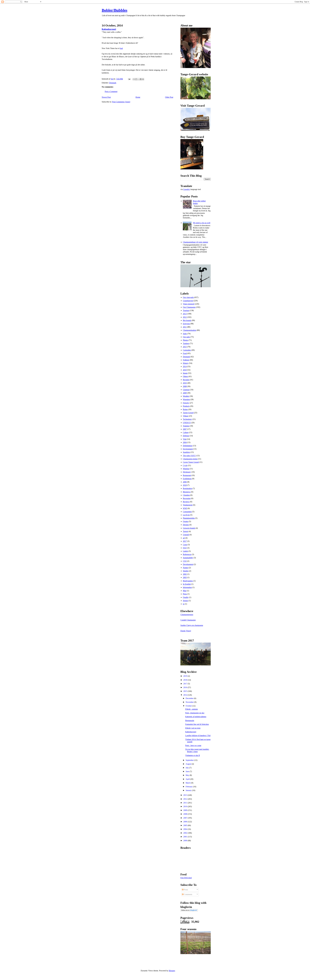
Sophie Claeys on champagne (191, 625)
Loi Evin (186, 515)
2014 (185, 366)
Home (138, 97)
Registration (187, 488)
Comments (187, 894)
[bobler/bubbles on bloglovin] (189, 911)
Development (188, 564)
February (189, 787)
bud (121, 48)
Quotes (185, 521)
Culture (186, 432)
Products (186, 406)
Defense (186, 436)
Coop (185, 545)
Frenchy (186, 403)
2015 (185, 347)
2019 (185, 676)
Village (185, 416)
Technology (187, 419)
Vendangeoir (188, 505)
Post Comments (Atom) (121, 102)
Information (187, 587)
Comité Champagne (188, 620)
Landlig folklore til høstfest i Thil (197, 736)
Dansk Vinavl (185, 631)
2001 (185, 837)
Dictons (186, 525)
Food (185, 353)
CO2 (185, 561)
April (188, 779)
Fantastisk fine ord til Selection (197, 724)
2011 (185, 327)
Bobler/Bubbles (114, 10)
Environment (188, 449)
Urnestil (186, 535)
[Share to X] (138, 79)
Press (185, 594)
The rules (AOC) (189, 456)
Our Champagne (189, 307)
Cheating (186, 495)
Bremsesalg (189, 720)
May (188, 775)
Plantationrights (189, 518)
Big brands (187, 320)
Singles (185, 571)
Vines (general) (188, 304)
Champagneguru (186, 615)
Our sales (186, 337)
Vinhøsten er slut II (192, 755)
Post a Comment (111, 91)
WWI (185, 508)
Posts (185, 890)
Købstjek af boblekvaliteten (195, 717)
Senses (185, 601)
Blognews (187, 492)
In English (187, 584)
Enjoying (186, 324)
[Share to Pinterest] (143, 79)
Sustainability (188, 558)
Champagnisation (189, 330)
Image (185, 373)
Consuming (187, 512)
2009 (185, 393)
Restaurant (187, 475)
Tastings (186, 343)
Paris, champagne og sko (194, 713)
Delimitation (187, 446)
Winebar (186, 469)
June (188, 771)
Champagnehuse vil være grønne (195, 242)
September (190, 760)
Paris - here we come (193, 745)
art (184, 538)
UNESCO (187, 423)
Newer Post (106, 97)
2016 (185, 383)
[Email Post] (129, 79)
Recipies (186, 380)
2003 (185, 577)
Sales (185, 334)
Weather (186, 396)
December (190, 698)
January (189, 790)
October (189, 706)
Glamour (186, 390)
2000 (185, 841)
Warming (186, 399)
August (189, 764)
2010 (185, 370)
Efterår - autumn (191, 709)
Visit (184, 439)
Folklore (186, 360)
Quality (186, 597)
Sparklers (186, 452)
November (190, 702)
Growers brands (189, 528)
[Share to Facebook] (141, 79)
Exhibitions (187, 479)
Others (185, 376)
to (183, 604)
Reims (185, 409)
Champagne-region (190, 459)
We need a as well (201, 223)
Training (186, 426)
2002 (185, 574)
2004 (185, 442)
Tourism (186, 310)
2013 (185, 314)
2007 (185, 429)
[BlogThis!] (136, 79)
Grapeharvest (188, 301)
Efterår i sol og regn (192, 728)
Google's (186, 189)
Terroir (185, 531)
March (188, 783)
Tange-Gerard (188, 413)
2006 (185, 482)
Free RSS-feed (186, 878)
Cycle (185, 465)
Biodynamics (188, 581)
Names (185, 568)
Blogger (172, 971)
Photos (185, 340)
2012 (185, 317)
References (187, 554)
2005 (185, 825)
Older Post (169, 97)
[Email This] (134, 79)
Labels (185, 551)
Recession (187, 498)
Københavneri (109, 29)
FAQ (185, 548)
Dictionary (187, 472)
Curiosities (187, 350)
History (186, 363)
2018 (185, 485)
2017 (185, 541)
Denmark (112, 83)
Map (184, 591)
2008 (185, 386)
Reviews (186, 502)
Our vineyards (188, 297)
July (187, 768)
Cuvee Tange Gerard (191, 462)
